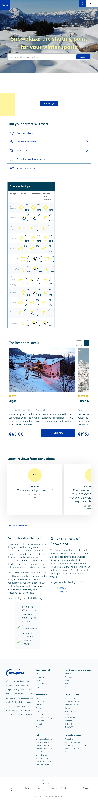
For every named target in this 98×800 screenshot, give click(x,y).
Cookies (54, 788)
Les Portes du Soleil (72, 705)
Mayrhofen (14, 269)
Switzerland (69, 686)
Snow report (40, 680)
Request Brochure (72, 748)
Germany (68, 677)
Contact (76, 788)
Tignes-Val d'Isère (72, 702)
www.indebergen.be (43, 752)
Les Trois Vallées (71, 698)
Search (83, 57)
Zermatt (13, 292)
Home (38, 674)
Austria (68, 674)
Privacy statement (40, 789)
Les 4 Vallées (70, 717)
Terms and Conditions (12, 789)
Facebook (62, 587)
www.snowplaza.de (43, 745)
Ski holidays (40, 683)
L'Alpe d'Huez (70, 724)
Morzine (13, 238)
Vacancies (86, 788)
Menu (91, 3)
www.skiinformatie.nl (43, 761)
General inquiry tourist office (76, 745)
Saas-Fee (13, 323)
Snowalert (69, 739)
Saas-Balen (12, 312)
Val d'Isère (13, 228)
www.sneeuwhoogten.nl (44, 739)
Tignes (12, 248)
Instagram (62, 591)
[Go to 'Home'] (5, 5)
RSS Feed (68, 752)
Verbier (13, 302)
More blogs (49, 103)
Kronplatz (68, 721)
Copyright (29, 788)
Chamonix (14, 218)
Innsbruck (14, 259)
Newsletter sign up (72, 742)
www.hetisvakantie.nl (43, 764)
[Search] (82, 3)
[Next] (86, 343)
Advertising (65, 788)
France (68, 680)
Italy (66, 683)
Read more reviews (16, 525)
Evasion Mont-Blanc (72, 708)
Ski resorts (40, 677)
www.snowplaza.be (43, 742)
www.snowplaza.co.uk (44, 748)
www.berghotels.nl (42, 758)
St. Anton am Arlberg (13, 281)
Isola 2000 (69, 727)
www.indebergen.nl (43, 755)
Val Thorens (13, 207)
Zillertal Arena (70, 711)
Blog (37, 686)
